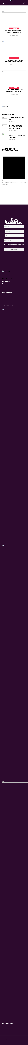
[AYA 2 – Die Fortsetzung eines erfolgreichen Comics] (14, 84)
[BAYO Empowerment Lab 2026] (4, 119)
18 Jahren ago (14, 65)
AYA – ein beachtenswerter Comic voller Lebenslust (14, 61)
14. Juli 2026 (12, 121)
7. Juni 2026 (12, 139)
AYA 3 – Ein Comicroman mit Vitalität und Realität (13, 31)
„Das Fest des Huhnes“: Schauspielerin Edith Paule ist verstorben (16, 126)
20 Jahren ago (14, 94)
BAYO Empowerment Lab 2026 (16, 118)
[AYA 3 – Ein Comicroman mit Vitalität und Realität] (14, 24)
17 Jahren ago (14, 35)
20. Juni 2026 (12, 130)
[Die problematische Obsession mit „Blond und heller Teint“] (4, 135)
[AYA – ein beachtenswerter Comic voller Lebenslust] (14, 54)
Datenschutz (6, 281)
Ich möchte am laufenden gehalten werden (15, 245)
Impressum (5, 284)
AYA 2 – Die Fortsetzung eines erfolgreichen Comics (13, 91)
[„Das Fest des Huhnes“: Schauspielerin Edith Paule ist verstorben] (4, 127)
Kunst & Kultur (14, 28)
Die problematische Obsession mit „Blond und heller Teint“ (17, 135)
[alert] (14, 169)
